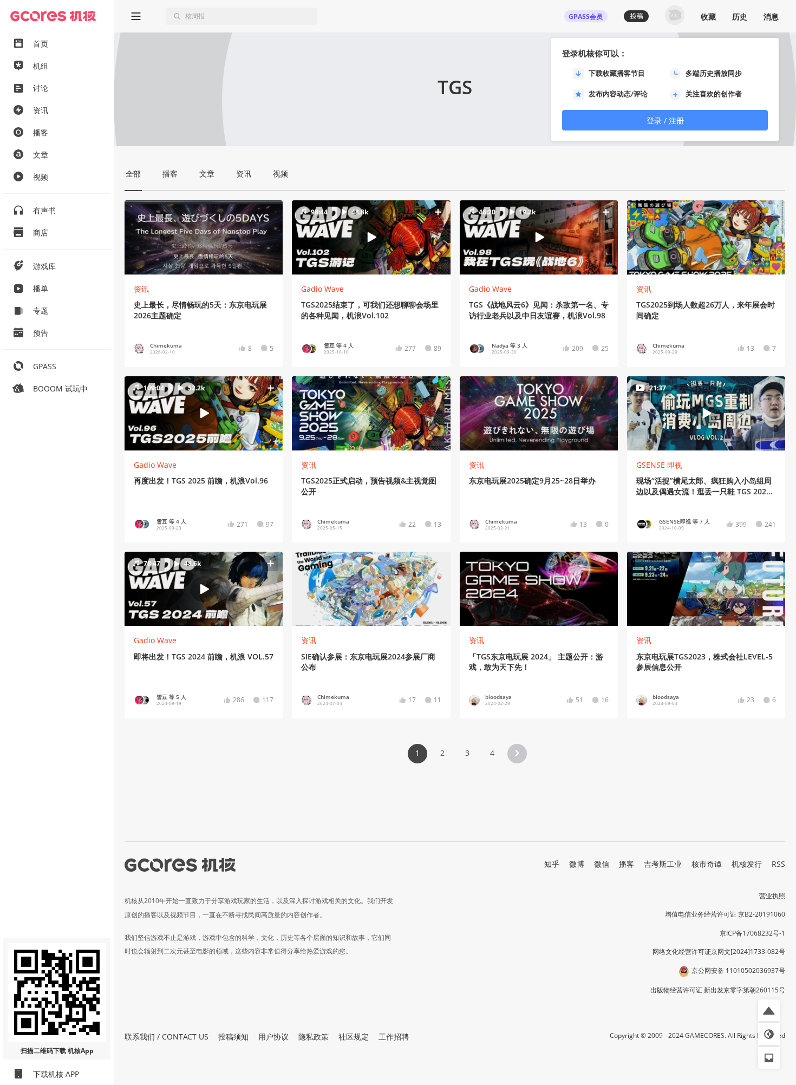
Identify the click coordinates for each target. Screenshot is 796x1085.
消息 (771, 16)
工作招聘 (394, 1036)
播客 (626, 864)
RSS (778, 864)
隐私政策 (313, 1036)
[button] (371, 237)
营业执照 (772, 895)
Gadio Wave (322, 289)
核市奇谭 (706, 864)
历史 (739, 16)
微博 (576, 864)
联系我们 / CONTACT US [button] (166, 1036)
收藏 (708, 16)
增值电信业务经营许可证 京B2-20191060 (725, 914)
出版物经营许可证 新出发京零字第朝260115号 (717, 990)
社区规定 (353, 1036)
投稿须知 (233, 1036)
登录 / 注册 (665, 120)
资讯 (141, 289)
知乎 (551, 864)
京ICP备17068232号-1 (752, 933)
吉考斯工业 (663, 864)
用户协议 (273, 1036)
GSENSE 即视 (659, 465)
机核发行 (747, 864)
